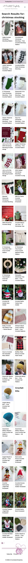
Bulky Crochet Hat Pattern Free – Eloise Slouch (7, 327)
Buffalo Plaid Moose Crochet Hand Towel (19, 353)
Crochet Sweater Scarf (17, 1)
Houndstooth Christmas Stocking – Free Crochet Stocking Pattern (20, 41)
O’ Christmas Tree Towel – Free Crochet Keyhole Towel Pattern (19, 250)
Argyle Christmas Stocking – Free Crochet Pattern (20, 145)
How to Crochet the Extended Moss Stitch (7, 353)
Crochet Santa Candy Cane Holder (19, 303)
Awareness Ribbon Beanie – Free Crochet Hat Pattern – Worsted (7, 432)
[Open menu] (24, 7)
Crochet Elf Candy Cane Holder (5, 303)
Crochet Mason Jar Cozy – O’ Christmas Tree (19, 224)
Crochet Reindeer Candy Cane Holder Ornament (7, 535)
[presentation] (7, 28)
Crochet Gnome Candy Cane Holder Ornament (20, 484)
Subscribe (9, 554)
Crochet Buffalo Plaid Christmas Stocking (20, 67)
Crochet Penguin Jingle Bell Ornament (7, 511)
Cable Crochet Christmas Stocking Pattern (7, 39)
